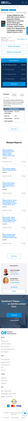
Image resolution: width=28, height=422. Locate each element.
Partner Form (4, 380)
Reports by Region (5, 346)
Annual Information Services (8, 349)
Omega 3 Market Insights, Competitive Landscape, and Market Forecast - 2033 (9, 236)
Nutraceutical (12, 10)
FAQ (2, 367)
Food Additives (5, 10)
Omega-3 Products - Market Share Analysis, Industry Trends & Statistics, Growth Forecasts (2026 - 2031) (9, 202)
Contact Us (14, 315)
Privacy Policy (6, 417)
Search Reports (4, 341)
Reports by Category (6, 343)
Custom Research (5, 365)
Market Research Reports (10, 7)
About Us (3, 370)
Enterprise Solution (5, 362)
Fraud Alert (3, 383)
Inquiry (14, 291)
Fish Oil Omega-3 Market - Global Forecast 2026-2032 (9, 169)
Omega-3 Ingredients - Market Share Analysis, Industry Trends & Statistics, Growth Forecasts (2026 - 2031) (8, 153)
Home (2, 7)
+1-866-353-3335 (14, 320)
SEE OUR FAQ (14, 287)
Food (18, 7)
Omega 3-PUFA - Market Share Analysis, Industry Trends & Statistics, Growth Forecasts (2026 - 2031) (9, 220)
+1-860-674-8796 (14, 282)
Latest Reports (4, 352)
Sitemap (23, 417)
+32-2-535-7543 (14, 274)
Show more (14, 129)
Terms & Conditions (15, 417)
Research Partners (5, 359)
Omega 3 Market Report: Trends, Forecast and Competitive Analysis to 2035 (8, 185)
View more (14, 256)
